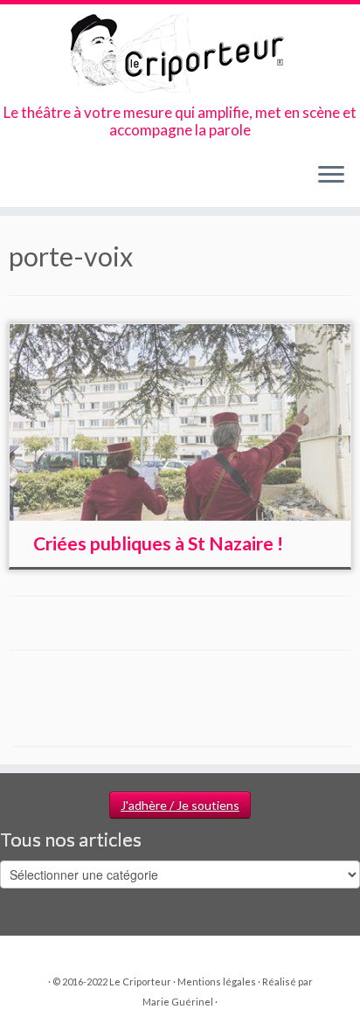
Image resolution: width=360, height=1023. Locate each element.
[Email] (33, 180)
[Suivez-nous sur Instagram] (63, 180)
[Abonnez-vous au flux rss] (18, 180)
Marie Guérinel (177, 1001)
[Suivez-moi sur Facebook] (48, 180)
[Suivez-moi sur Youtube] (78, 180)
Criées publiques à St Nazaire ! (158, 543)
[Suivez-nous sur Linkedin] (93, 180)
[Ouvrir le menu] (331, 175)
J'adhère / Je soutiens (180, 805)
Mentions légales (216, 981)
